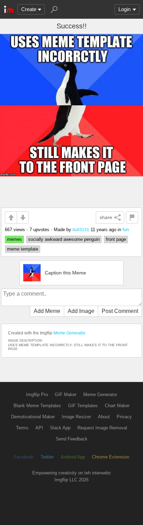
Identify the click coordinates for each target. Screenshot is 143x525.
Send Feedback (71, 438)
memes (14, 239)
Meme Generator (69, 333)
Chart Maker (117, 405)
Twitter (47, 457)
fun (126, 229)
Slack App (60, 427)
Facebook (24, 457)
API (39, 427)
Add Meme (47, 311)
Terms (22, 427)
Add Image (81, 311)
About (104, 416)
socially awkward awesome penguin (64, 239)
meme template (22, 249)
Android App (73, 457)
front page (116, 239)
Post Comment (120, 311)
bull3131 (81, 229)
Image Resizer (76, 416)
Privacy (124, 416)
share (106, 217)
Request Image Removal (102, 427)
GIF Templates (83, 405)
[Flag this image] (132, 217)
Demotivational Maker (33, 416)
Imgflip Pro (37, 394)
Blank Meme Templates (37, 405)
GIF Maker (65, 394)
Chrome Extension (110, 457)
